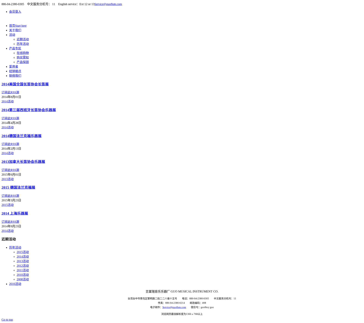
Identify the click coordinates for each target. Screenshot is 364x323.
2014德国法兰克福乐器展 (22, 136)
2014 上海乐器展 (15, 213)
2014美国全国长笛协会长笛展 (25, 84)
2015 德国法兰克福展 (18, 187)
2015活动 (8, 204)
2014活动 (8, 101)
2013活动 (8, 179)
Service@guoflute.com (108, 4)
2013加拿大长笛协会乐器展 (23, 162)
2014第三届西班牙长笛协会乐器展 (29, 110)
